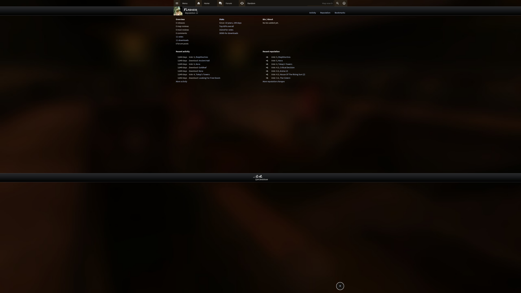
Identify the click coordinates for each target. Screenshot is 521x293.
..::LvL (258, 176)
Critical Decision (287, 67)
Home (206, 3)
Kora (198, 64)
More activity (181, 81)
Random (251, 3)
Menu (185, 3)
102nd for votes (226, 29)
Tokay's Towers (203, 74)
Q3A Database (261, 179)
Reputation (325, 12)
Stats (221, 19)
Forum (229, 3)
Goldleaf (203, 67)
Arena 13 (284, 71)
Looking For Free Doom (209, 78)
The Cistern (285, 78)
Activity (312, 12)
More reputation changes (274, 81)
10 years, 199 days (233, 22)
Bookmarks (340, 12)
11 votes (179, 36)
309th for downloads (228, 33)
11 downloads (182, 40)
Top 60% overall (226, 26)
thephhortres (202, 57)
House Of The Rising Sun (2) (292, 74)
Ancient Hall (204, 60)
